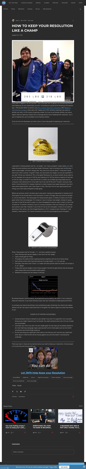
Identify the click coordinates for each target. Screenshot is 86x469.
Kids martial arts (47, 9)
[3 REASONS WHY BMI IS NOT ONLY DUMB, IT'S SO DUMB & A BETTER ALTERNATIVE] (70, 416)
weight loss (25, 377)
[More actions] (73, 21)
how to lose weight (67, 377)
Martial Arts (21, 9)
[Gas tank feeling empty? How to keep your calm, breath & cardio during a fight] (16, 416)
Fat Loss (38, 9)
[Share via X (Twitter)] (17, 391)
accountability (16, 377)
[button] (80, 9)
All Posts (6, 9)
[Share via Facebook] (13, 391)
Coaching (30, 9)
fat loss (33, 377)
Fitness (13, 9)
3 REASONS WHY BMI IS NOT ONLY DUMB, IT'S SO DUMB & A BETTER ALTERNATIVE (70, 427)
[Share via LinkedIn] (21, 391)
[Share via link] (25, 391)
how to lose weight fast (18, 381)
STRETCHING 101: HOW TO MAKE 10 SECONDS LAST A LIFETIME (42, 427)
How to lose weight (31, 381)
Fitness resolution (55, 377)
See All (80, 406)
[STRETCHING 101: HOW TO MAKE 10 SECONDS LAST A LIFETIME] (43, 416)
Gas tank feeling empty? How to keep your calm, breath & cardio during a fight (15, 427)
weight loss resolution (43, 377)
